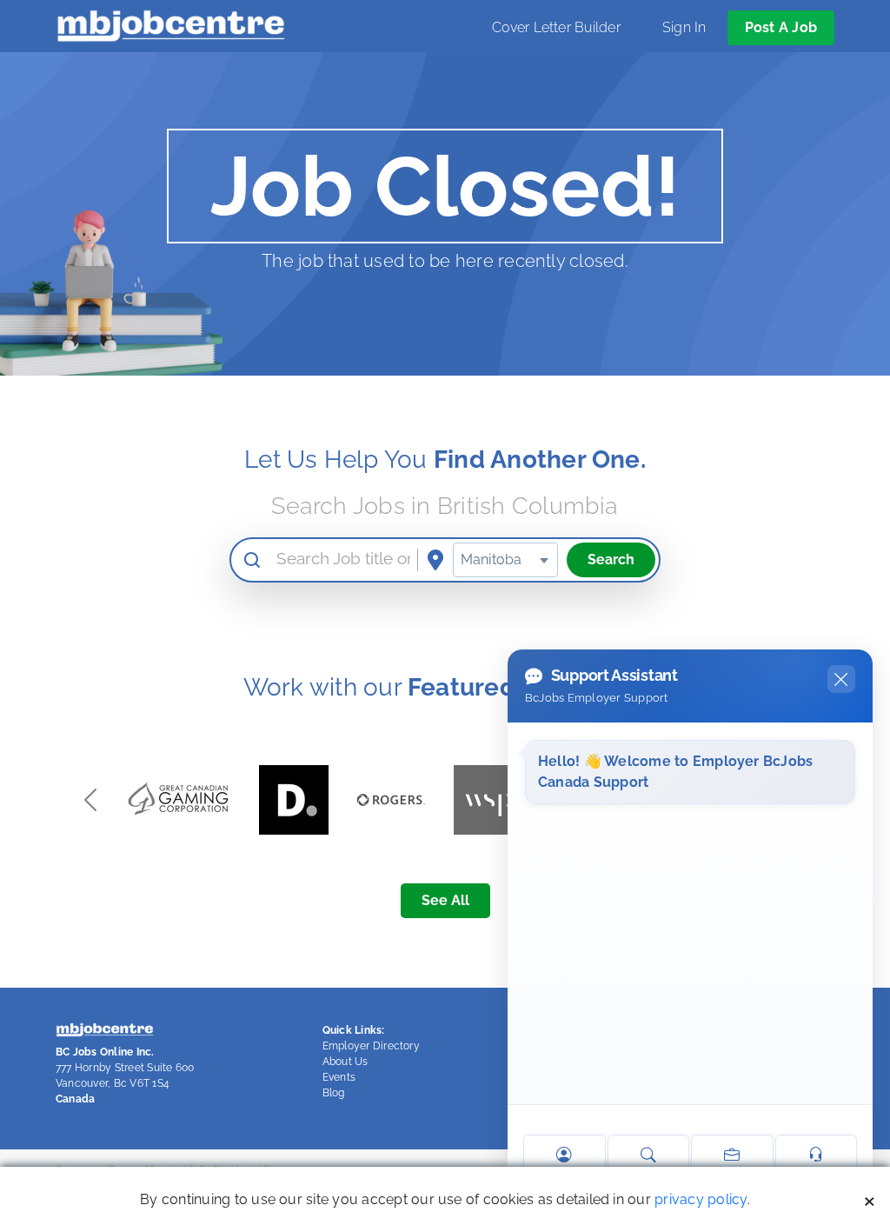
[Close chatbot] (841, 679)
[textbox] (505, 560)
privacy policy (700, 1199)
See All (445, 900)
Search (611, 559)
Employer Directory (371, 1046)
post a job (781, 27)
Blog (333, 1093)
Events (338, 1077)
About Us (345, 1062)
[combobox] (505, 560)
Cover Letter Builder (556, 27)
